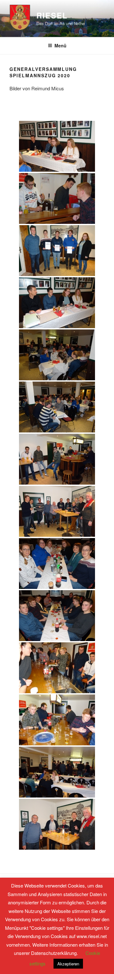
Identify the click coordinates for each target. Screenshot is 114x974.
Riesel (52, 15)
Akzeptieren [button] (68, 964)
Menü (60, 45)
